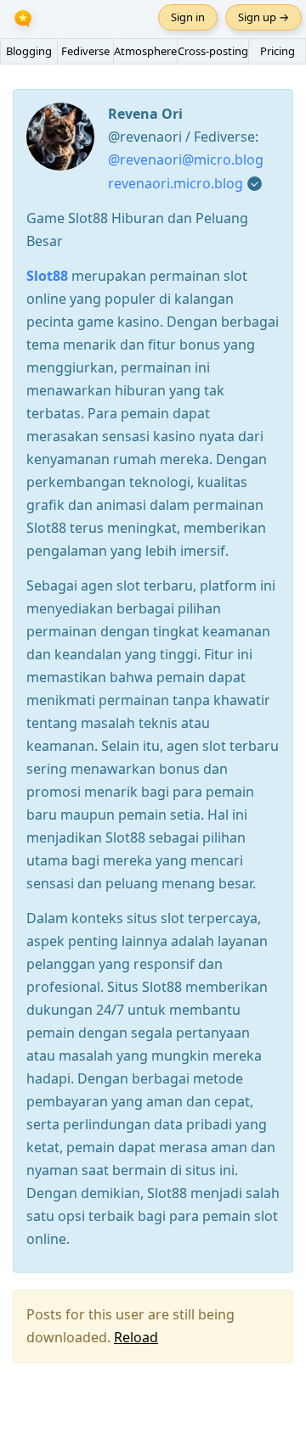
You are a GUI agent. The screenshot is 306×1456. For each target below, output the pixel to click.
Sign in (188, 17)
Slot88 (47, 275)
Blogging (29, 51)
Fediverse (85, 51)
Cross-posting (213, 51)
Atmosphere (145, 51)
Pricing (277, 51)
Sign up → (263, 17)
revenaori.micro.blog (175, 183)
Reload (136, 1337)
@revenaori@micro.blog (186, 159)
